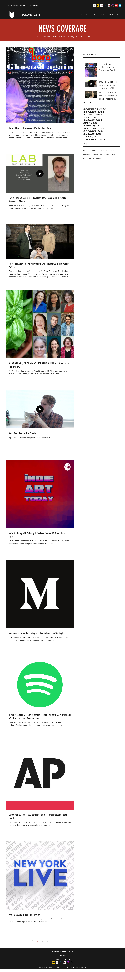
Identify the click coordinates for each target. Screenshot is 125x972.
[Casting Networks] (105, 5)
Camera (86, 150)
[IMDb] (98, 5)
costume (86, 154)
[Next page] (47, 941)
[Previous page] (32, 941)
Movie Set (104, 150)
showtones (97, 158)
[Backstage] (109, 5)
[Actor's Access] (57, 962)
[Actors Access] (101, 5)
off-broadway (105, 154)
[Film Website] (94, 5)
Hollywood (95, 150)
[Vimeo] (120, 5)
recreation (87, 158)
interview (95, 154)
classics (113, 150)
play (113, 154)
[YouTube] (116, 5)
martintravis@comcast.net (15, 5)
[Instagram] (112, 5)
